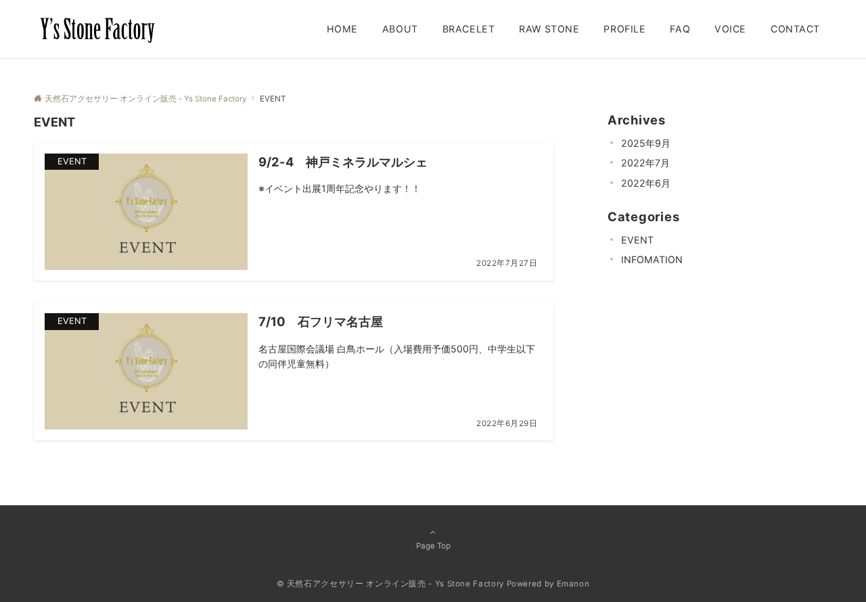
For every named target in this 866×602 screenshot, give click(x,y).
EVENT (637, 239)
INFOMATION (652, 259)
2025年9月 (645, 142)
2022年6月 (645, 182)
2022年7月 (645, 162)
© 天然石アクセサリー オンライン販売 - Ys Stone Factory (390, 583)
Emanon (573, 583)
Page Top (433, 546)
